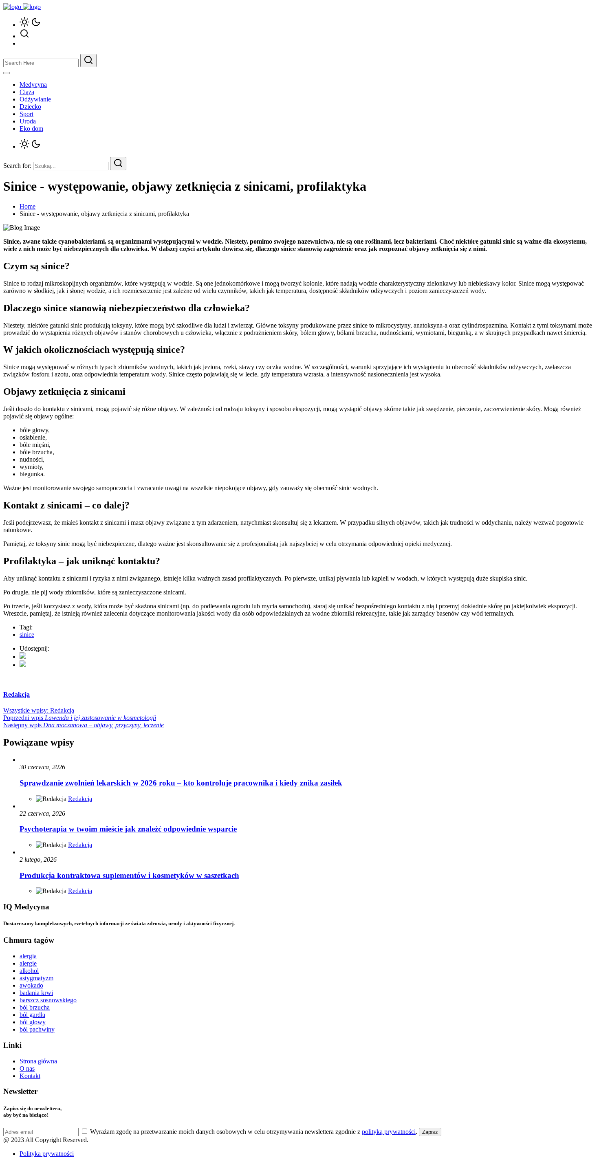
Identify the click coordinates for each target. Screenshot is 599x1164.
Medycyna (33, 84)
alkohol (29, 970)
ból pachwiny (37, 1029)
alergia (28, 956)
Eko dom (31, 128)
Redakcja (80, 798)
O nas (27, 1068)
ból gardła (32, 1014)
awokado (31, 985)
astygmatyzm (36, 978)
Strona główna (38, 1061)
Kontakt (30, 1075)
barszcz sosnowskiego (48, 1000)
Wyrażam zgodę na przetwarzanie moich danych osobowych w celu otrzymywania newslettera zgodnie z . (253, 1131)
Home (27, 206)
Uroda (28, 121)
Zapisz (430, 1132)
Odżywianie (35, 99)
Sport (26, 113)
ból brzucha (35, 1007)
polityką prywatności (389, 1131)
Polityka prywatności (47, 1153)
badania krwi (36, 992)
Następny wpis (83, 725)
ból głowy (33, 1022)
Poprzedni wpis (79, 717)
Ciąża (27, 91)
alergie (28, 963)
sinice (27, 634)
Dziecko (30, 106)
